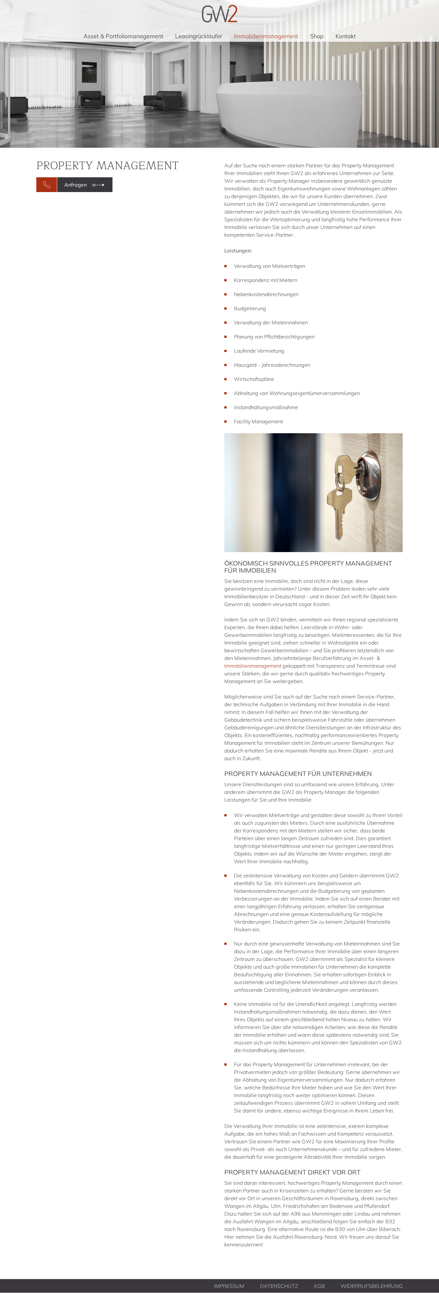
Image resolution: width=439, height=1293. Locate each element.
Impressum (229, 1286)
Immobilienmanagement (266, 36)
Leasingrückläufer (198, 36)
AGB (319, 1286)
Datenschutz (279, 1286)
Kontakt (346, 36)
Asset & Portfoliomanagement (123, 36)
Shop (317, 36)
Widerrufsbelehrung (372, 1286)
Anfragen (75, 184)
